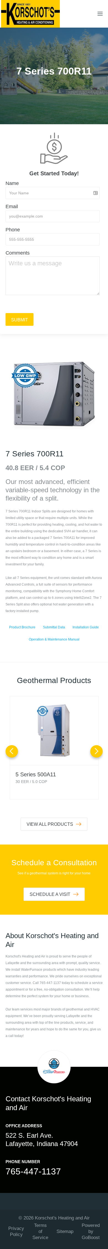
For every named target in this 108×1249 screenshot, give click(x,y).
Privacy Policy (16, 1231)
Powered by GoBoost (91, 1231)
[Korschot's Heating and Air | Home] (30, 14)
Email (12, 206)
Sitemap (64, 1231)
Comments (18, 253)
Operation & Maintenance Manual (54, 639)
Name (12, 183)
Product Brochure (22, 627)
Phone (13, 229)
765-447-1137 (33, 1171)
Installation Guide (86, 627)
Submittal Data (54, 627)
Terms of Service (40, 1231)
